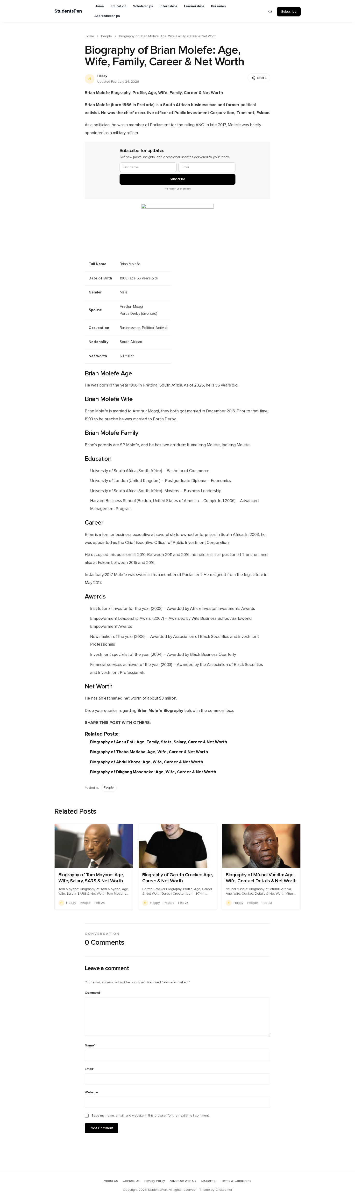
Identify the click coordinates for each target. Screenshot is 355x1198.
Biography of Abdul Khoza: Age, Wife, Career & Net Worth (146, 762)
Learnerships (194, 6)
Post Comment (102, 1128)
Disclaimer (208, 1181)
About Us (111, 1181)
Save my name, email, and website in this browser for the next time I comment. (151, 1115)
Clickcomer (223, 1189)
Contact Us (131, 1181)
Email (89, 1069)
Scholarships (143, 6)
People (106, 36)
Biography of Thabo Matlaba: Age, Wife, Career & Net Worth (149, 751)
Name (90, 1045)
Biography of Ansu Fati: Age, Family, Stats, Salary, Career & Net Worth (158, 742)
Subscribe (289, 11)
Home (99, 6)
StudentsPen (68, 11)
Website (91, 1092)
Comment (93, 992)
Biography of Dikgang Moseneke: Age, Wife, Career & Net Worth (153, 771)
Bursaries (218, 6)
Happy (102, 76)
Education (118, 6)
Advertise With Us (183, 1181)
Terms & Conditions (236, 1181)
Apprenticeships (107, 16)
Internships (168, 6)
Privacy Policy (154, 1181)
